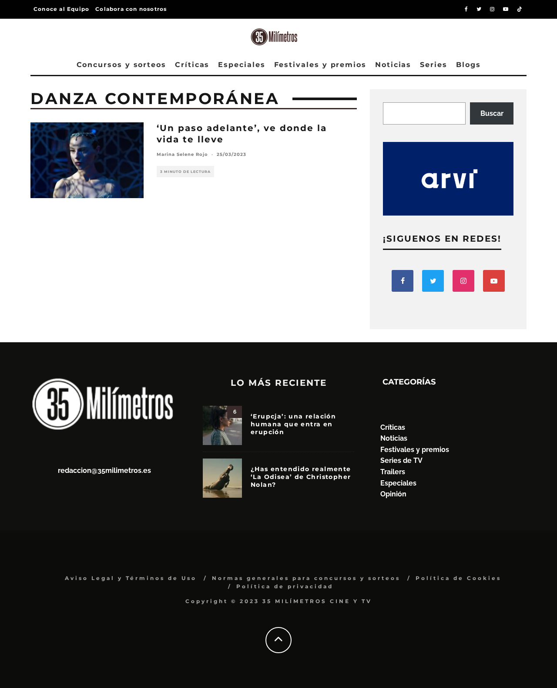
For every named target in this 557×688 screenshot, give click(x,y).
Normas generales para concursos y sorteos (306, 578)
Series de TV (401, 460)
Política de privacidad (284, 586)
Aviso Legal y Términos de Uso (131, 578)
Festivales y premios (320, 65)
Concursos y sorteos (121, 65)
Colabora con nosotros (131, 9)
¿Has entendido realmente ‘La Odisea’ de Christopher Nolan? (301, 477)
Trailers (392, 472)
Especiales (241, 65)
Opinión (393, 494)
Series (433, 65)
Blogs (468, 65)
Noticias (393, 65)
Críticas (192, 65)
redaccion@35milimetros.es (104, 470)
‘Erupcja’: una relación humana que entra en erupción (293, 424)
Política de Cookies (458, 578)
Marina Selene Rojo (182, 154)
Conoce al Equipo (61, 9)
